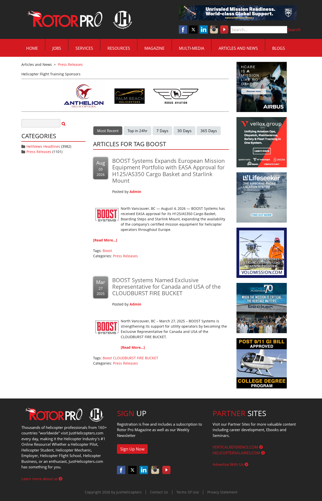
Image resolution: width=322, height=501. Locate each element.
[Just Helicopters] (78, 20)
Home (32, 48)
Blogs (278, 48)
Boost (107, 250)
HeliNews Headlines (43, 146)
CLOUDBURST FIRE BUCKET (135, 358)
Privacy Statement (222, 492)
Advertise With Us (229, 464)
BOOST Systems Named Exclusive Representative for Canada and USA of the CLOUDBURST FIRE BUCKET (166, 286)
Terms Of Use (187, 492)
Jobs (56, 48)
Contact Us (159, 492)
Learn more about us (40, 478)
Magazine (154, 48)
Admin (135, 191)
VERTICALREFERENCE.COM (236, 446)
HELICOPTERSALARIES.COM (237, 452)
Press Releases (38, 151)
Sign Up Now (132, 449)
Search (294, 29)
